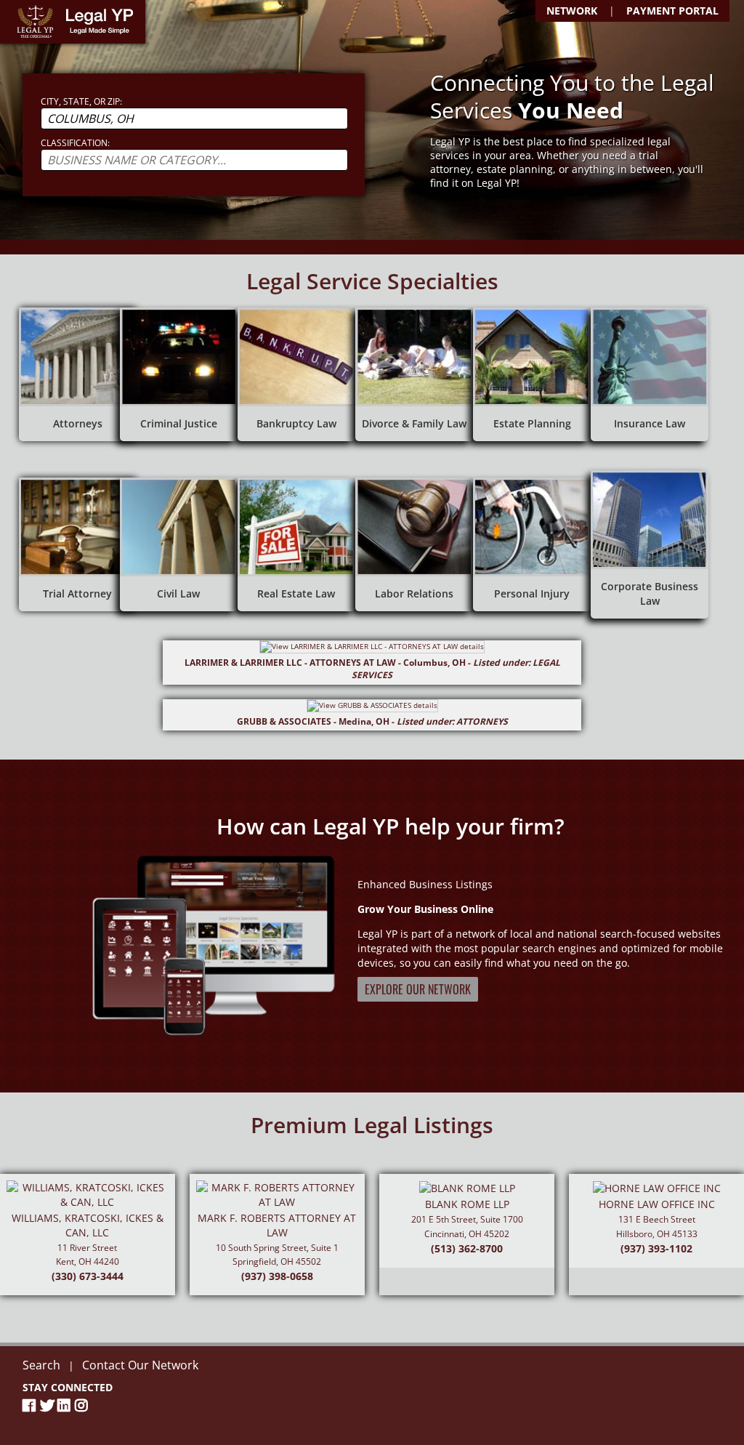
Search (41, 1365)
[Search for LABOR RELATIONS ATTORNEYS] (414, 544)
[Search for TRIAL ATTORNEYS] (78, 544)
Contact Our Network (140, 1365)
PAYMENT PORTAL (672, 10)
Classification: (75, 143)
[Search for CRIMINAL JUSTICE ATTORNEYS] (179, 374)
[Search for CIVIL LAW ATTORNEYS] (179, 544)
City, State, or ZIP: (81, 101)
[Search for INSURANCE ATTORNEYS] (649, 374)
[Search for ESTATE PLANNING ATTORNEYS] (532, 374)
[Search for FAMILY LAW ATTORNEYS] (414, 374)
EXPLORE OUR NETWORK (418, 989)
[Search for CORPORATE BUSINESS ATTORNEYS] (649, 544)
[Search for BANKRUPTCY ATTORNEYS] (296, 374)
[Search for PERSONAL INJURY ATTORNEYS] (532, 544)
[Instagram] (83, 1405)
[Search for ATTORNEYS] (78, 374)
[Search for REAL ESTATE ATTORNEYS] (296, 544)
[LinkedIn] (66, 1405)
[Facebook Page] (31, 1405)
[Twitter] (48, 1405)
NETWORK (571, 10)
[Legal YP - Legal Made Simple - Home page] (72, 22)
